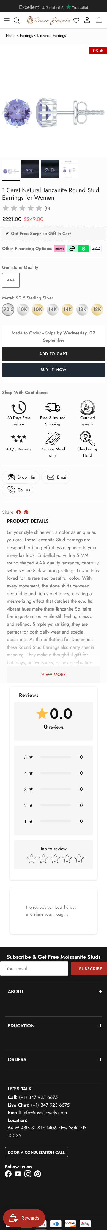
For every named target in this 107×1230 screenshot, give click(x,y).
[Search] (19, 20)
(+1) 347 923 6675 (38, 1097)
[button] (76, 20)
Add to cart (53, 354)
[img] (22, 208)
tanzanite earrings (51, 35)
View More (53, 674)
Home (11, 35)
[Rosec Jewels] (48, 20)
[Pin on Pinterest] (26, 512)
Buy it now (53, 369)
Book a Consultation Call (36, 1152)
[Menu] (6, 20)
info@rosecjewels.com (45, 1112)
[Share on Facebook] (18, 512)
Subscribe (90, 969)
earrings (26, 35)
